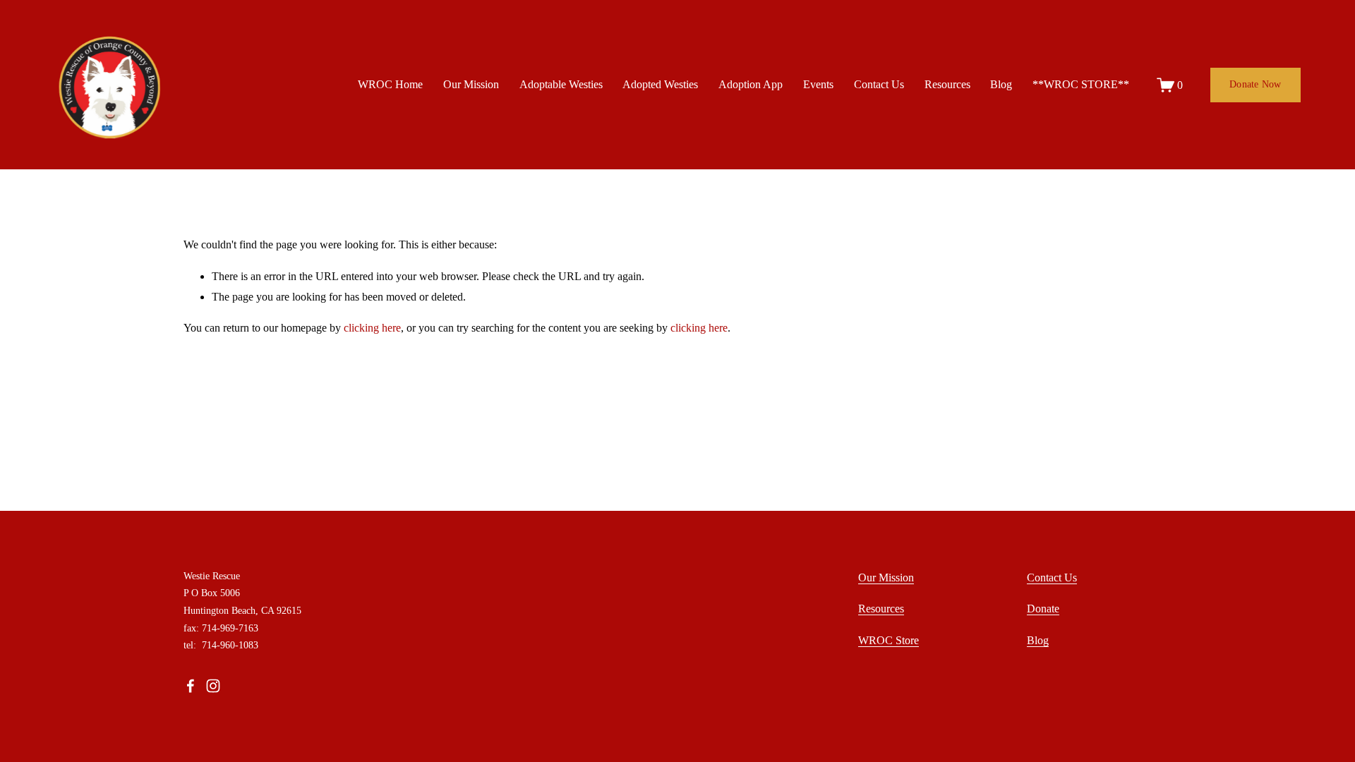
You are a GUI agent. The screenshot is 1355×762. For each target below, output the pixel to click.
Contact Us (879, 84)
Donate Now (1255, 84)
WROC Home (390, 84)
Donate (1043, 609)
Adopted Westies (660, 84)
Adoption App (750, 84)
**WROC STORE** (1080, 84)
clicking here (372, 328)
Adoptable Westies (561, 84)
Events (818, 84)
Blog (1001, 84)
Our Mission (471, 84)
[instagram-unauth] (213, 686)
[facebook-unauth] (190, 686)
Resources (947, 84)
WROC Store (888, 640)
